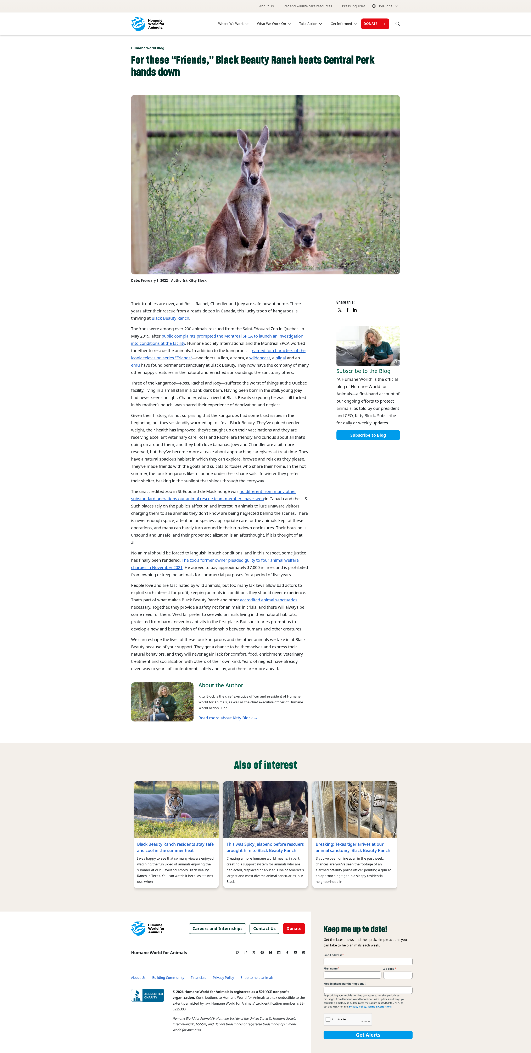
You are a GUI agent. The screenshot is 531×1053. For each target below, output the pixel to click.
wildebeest (259, 358)
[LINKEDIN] (355, 310)
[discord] (303, 951)
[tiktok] (287, 951)
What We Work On (271, 23)
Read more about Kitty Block (226, 718)
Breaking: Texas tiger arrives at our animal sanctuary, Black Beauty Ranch (353, 847)
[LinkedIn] (278, 951)
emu (135, 365)
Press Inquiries (353, 6)
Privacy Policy (223, 977)
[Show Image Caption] (396, 270)
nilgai (280, 358)
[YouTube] (295, 951)
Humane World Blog (147, 48)
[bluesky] (270, 951)
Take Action (308, 23)
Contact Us (264, 928)
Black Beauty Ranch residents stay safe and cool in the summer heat (175, 847)
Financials (198, 977)
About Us (266, 6)
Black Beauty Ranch (170, 318)
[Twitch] (237, 951)
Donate (370, 23)
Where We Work (231, 23)
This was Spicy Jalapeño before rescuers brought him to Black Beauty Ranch (265, 847)
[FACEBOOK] (348, 310)
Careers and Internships (217, 928)
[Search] (394, 24)
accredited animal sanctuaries (268, 600)
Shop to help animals (257, 977)
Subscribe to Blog (368, 435)
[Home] (147, 929)
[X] (340, 310)
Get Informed (341, 23)
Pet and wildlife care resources (308, 6)
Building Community (168, 977)
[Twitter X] (254, 951)
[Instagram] (245, 951)
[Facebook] (262, 951)
